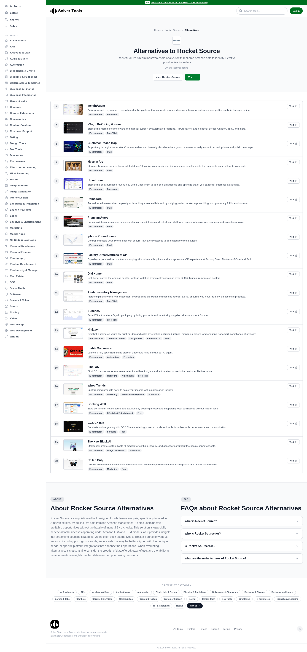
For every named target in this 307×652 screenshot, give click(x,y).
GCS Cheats (96, 422)
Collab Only (95, 460)
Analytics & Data (100, 592)
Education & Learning (287, 599)
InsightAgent (96, 105)
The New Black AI (99, 441)
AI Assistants (96, 338)
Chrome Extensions (102, 599)
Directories (244, 599)
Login (296, 10)
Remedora (95, 198)
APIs (83, 592)
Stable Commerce (100, 348)
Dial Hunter (95, 273)
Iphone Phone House (102, 236)
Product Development (133, 394)
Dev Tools (227, 599)
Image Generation (116, 450)
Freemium (112, 114)
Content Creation (116, 338)
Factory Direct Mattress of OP (107, 254)
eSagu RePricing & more (104, 124)
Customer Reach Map (102, 142)
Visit (190, 77)
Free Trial (112, 133)
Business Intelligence (282, 592)
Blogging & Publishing (195, 592)
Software (111, 432)
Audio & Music (123, 592)
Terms (226, 628)
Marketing (112, 376)
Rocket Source (173, 30)
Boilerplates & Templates (225, 592)
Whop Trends (97, 385)
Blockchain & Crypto (166, 592)
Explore (191, 628)
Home (157, 30)
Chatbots (81, 599)
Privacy (238, 628)
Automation (113, 357)
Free (109, 226)
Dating (192, 599)
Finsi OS (93, 366)
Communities (126, 599)
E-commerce (96, 114)
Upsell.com (95, 180)
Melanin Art (95, 161)
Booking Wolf (97, 404)
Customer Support (172, 599)
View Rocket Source (168, 77)
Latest (203, 628)
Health (179, 606)
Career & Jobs (62, 599)
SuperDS (94, 310)
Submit (215, 628)
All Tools (178, 628)
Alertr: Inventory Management (108, 292)
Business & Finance (254, 592)
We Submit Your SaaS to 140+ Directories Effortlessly (179, 2)
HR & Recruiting (161, 606)
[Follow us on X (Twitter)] (300, 629)
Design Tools (136, 338)
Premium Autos (98, 217)
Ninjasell (93, 329)
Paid (109, 152)
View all (193, 606)
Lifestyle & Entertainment (120, 413)
